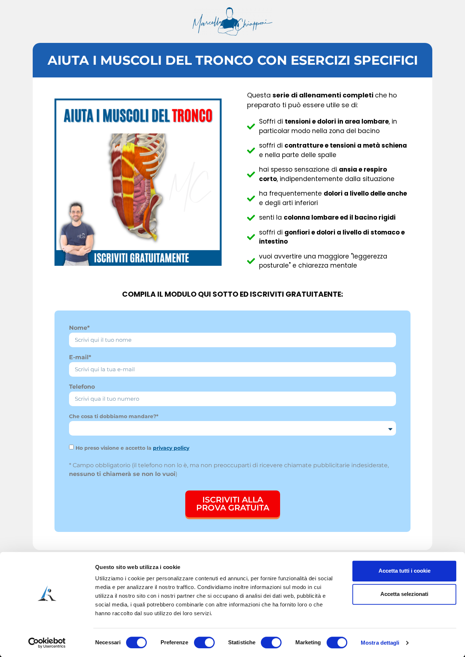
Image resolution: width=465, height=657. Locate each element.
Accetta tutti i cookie (404, 571)
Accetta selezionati (404, 594)
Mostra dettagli (380, 643)
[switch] (204, 642)
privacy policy (171, 448)
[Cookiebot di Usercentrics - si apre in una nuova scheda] (47, 642)
